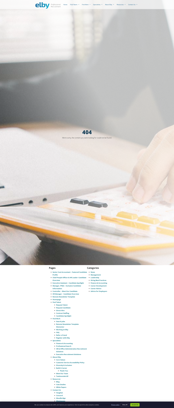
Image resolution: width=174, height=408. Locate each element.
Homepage (57, 299)
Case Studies (61, 384)
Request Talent (62, 305)
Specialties (98, 5)
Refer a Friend (61, 335)
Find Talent (75, 5)
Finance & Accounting (64, 343)
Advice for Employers (99, 291)
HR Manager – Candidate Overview (66, 294)
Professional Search (63, 346)
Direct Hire (60, 310)
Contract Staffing (62, 313)
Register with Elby (63, 338)
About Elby (110, 5)
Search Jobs (60, 321)
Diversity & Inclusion (64, 365)
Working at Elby (62, 330)
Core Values (60, 360)
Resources (122, 5)
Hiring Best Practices (98, 280)
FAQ (57, 332)
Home (66, 5)
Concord (59, 395)
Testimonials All (62, 376)
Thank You (64, 371)
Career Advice (96, 288)
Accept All (135, 405)
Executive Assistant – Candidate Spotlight (68, 283)
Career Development (99, 286)
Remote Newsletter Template (64, 297)
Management (96, 275)
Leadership (95, 278)
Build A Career (61, 368)
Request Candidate (63, 308)
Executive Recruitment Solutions (68, 354)
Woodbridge (61, 398)
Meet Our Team (62, 373)
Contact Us (133, 5)
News (93, 272)
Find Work (87, 5)
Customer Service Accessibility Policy (70, 362)
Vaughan (59, 393)
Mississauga (60, 401)
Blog (58, 382)
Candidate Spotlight (63, 316)
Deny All (124, 405)
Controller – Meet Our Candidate (65, 291)
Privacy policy (115, 405)
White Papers (61, 387)
